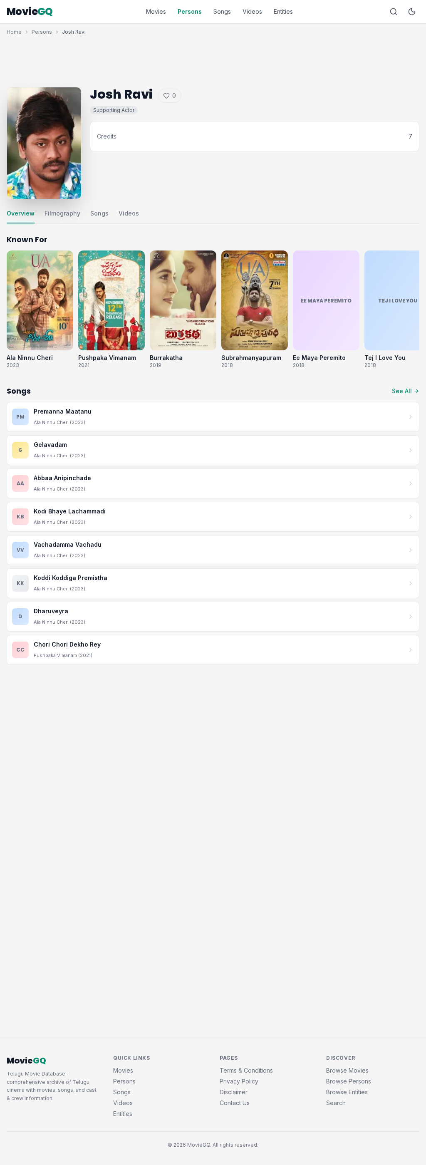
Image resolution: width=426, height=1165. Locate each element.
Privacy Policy (239, 1081)
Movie (30, 11)
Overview (21, 213)
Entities (283, 11)
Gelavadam (50, 444)
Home (14, 32)
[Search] (393, 11)
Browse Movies (347, 1070)
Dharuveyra (51, 611)
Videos (252, 11)
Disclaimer (234, 1092)
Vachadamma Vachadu (68, 544)
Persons (190, 11)
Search (336, 1102)
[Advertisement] (213, 59)
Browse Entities (347, 1092)
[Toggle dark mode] (411, 11)
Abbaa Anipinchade (62, 477)
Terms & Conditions (246, 1070)
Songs (222, 11)
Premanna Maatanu (63, 411)
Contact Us (235, 1102)
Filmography (62, 213)
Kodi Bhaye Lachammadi (70, 511)
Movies (156, 11)
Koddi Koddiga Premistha (70, 577)
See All (402, 390)
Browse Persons (348, 1081)
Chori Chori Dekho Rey (67, 644)
